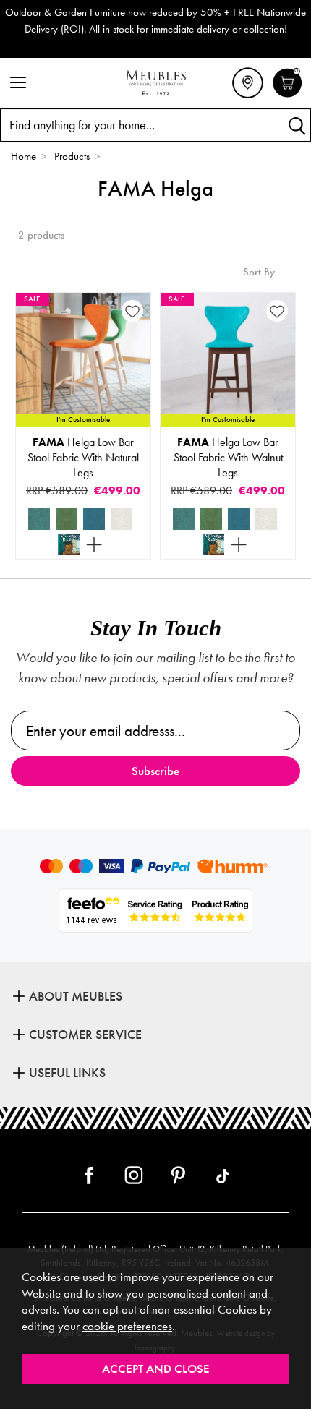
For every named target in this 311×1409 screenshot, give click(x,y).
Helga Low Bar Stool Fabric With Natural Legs (83, 457)
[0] (287, 95)
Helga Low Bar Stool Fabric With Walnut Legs (228, 457)
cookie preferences (127, 1326)
